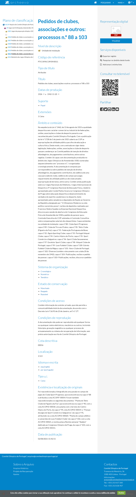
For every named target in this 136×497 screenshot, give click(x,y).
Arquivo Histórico (20, 468)
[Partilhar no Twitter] (106, 109)
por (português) (47, 370)
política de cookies (108, 493)
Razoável (44, 294)
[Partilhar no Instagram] (110, 109)
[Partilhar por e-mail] (117, 109)
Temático (44, 277)
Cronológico (46, 271)
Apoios (16, 474)
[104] (116, 31)
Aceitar (121, 493)
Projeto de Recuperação (23, 471)
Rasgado (44, 291)
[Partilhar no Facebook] (102, 109)
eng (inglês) (45, 367)
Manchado (45, 288)
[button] (114, 2)
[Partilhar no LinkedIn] (114, 109)
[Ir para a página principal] (15, 2)
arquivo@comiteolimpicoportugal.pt (42, 456)
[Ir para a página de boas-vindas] (95, 2)
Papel (43, 105)
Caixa (43, 381)
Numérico (45, 274)
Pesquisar (106, 2)
